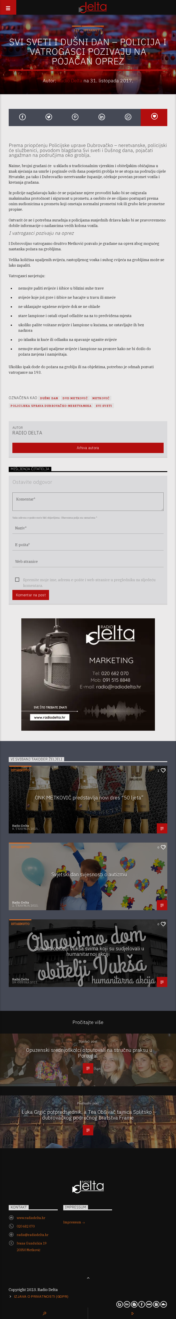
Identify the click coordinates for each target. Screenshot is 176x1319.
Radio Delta (70, 80)
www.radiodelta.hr (31, 1218)
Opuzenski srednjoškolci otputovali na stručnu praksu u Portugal (89, 1053)
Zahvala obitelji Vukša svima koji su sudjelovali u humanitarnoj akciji (89, 951)
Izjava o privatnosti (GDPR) (41, 1296)
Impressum (72, 1222)
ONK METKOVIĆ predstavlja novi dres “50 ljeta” (89, 797)
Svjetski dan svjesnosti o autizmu (89, 874)
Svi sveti (104, 405)
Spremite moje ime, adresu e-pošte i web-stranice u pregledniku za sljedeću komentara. (89, 580)
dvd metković (75, 398)
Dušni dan (49, 398)
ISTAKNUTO (92, 30)
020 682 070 (26, 1226)
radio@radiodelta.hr (33, 1235)
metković (101, 398)
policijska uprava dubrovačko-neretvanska (51, 405)
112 (76, 30)
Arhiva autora (88, 447)
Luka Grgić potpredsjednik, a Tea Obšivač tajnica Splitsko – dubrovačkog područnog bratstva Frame (89, 1115)
